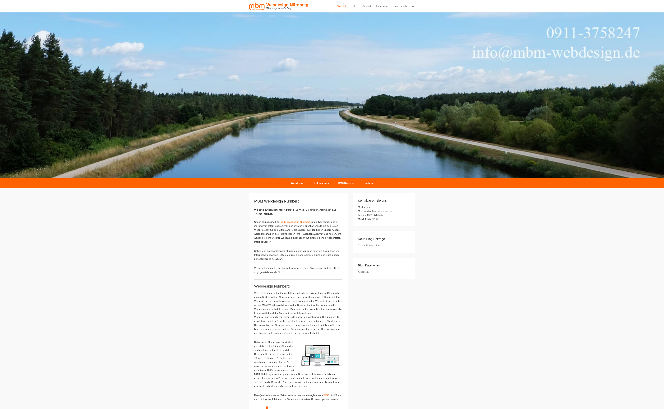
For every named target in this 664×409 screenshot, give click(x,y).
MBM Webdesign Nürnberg (295, 221)
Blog (355, 6)
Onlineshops (321, 183)
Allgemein (363, 271)
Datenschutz (400, 6)
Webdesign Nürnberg (287, 4)
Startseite (342, 6)
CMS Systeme (346, 183)
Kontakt (367, 6)
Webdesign (297, 183)
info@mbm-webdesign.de (378, 211)
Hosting (368, 183)
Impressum (382, 6)
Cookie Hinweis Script (370, 245)
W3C (326, 395)
